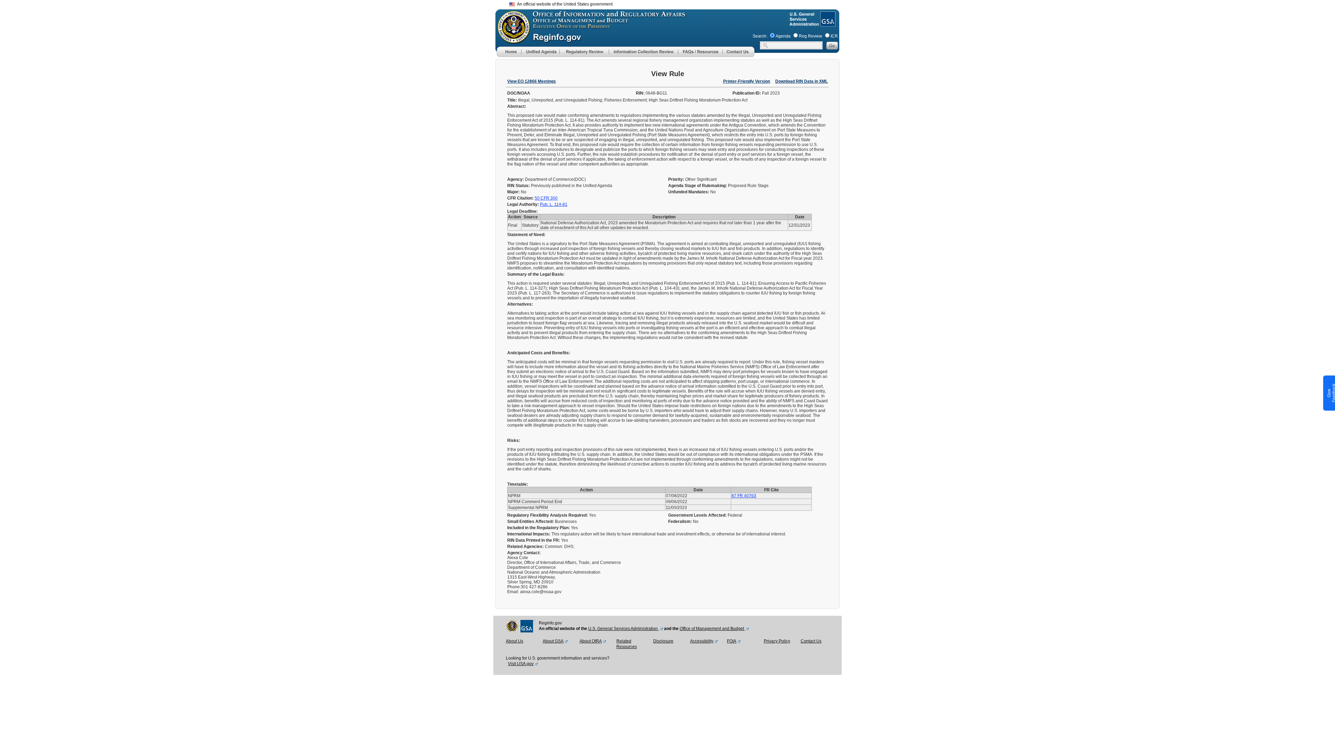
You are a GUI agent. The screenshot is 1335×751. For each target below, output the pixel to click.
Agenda (783, 36)
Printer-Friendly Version (746, 81)
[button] (540, 52)
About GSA (553, 641)
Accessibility (701, 641)
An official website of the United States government (564, 4)
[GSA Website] (827, 23)
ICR (834, 36)
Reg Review (810, 36)
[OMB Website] (511, 40)
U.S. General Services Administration (623, 628)
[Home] (509, 55)
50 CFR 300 (546, 198)
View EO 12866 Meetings (531, 81)
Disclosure (663, 641)
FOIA (731, 641)
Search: (760, 36)
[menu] (540, 52)
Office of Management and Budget (712, 628)
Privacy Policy (777, 641)
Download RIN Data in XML (801, 81)
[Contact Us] (738, 55)
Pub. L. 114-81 (553, 204)
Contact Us (811, 641)
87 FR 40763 (743, 495)
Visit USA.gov (521, 663)
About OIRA (591, 641)
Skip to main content (671, 3)
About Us (514, 641)
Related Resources (626, 644)
